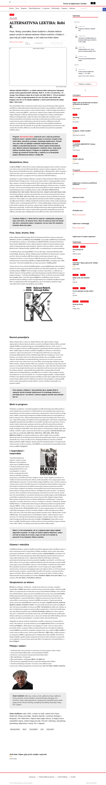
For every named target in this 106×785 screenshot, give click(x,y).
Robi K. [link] (24, 729)
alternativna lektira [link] (14, 729)
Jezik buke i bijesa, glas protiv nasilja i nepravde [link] (28, 754)
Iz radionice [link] (46, 8)
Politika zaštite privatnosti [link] (46, 777)
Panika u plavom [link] (78, 159)
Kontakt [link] (73, 777)
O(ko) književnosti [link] (34, 8)
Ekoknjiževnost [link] (78, 210)
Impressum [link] (32, 777)
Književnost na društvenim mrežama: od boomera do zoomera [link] (85, 103)
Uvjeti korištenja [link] (63, 777)
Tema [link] (17, 8)
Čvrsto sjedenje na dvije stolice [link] (83, 291)
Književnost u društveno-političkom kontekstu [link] (85, 183)
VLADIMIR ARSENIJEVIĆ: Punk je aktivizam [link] (84, 145)
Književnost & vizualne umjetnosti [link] (84, 236)
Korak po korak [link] (78, 304)
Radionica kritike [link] (78, 197)
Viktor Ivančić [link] (50, 729)
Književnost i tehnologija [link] (81, 223)
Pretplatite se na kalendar (84, 84)
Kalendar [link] (72, 8)
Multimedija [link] (56, 8)
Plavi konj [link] (76, 117)
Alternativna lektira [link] (27, 137)
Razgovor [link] (24, 8)
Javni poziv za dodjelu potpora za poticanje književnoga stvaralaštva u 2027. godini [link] (87, 39)
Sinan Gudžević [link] (33, 729)
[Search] (95, 8)
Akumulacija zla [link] (78, 249)
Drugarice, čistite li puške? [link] (82, 131)
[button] (52, 43)
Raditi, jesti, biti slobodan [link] (81, 278)
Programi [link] (64, 8)
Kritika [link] (11, 8)
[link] (104, 9)
